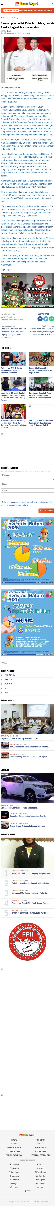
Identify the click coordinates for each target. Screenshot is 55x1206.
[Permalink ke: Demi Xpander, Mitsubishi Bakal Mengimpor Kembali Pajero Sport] (27, 788)
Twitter (41, 1164)
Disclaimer (40, 1147)
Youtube (41, 1183)
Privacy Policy (14, 1147)
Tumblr (41, 1168)
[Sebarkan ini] (40, 318)
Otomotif (5, 805)
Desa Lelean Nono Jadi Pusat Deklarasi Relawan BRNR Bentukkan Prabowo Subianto (41, 395)
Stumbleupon (15, 1172)
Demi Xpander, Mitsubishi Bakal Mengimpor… (19, 807)
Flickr (42, 1187)
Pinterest (15, 1168)
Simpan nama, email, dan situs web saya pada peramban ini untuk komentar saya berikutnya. (27, 503)
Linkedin (41, 1176)
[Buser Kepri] (27, 4)
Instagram (15, 1176)
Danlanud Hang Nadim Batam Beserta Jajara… (29, 756)
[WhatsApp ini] (51, 318)
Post (7, 688)
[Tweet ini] (45, 318)
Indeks (14, 1140)
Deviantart (15, 1179)
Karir (13, 1143)
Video (7, 692)
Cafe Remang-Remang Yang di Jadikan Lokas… (31, 883)
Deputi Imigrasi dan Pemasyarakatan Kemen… (20, 738)
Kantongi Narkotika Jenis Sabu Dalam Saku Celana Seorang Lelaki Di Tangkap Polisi (41, 422)
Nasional (15, 900)
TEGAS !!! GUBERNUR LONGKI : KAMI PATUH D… (30, 913)
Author (8, 683)
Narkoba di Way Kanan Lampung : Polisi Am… (30, 893)
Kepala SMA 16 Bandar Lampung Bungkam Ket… (31, 873)
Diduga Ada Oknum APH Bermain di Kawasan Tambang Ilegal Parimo (40, 370)
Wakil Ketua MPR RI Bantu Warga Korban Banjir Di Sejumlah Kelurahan (11, 370)
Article (8, 679)
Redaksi (40, 1143)
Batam (3, 736)
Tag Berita (10, 675)
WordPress (41, 1172)
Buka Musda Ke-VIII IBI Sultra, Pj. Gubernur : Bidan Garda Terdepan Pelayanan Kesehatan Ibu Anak (13, 424)
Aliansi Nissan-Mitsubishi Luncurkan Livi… (27, 826)
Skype (15, 1183)
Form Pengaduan (14, 1155)
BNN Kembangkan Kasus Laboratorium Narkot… (29, 746)
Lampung (15, 871)
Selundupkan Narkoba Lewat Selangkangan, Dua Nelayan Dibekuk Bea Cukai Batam (42, 331)
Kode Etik (40, 1140)
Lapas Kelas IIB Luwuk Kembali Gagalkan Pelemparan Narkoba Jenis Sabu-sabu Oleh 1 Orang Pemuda (13, 396)
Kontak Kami (40, 1151)
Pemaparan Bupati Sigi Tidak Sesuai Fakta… (30, 903)
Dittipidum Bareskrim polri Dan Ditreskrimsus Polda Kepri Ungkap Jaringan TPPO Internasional (13, 332)
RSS (28, 1191)
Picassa (16, 1187)
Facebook (15, 1164)
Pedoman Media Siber (41, 1155)
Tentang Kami (14, 1151)
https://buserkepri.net (17, 320)
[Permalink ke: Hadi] (3, 33)
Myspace (41, 1179)
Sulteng (15, 910)
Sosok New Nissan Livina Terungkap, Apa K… (28, 816)
